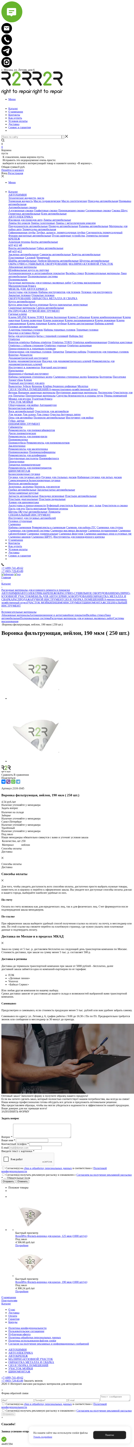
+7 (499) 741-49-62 (12, 568)
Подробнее (21, 1245)
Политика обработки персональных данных (34, 1337)
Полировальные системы (35, 618)
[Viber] (8, 782)
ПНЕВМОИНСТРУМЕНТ (67, 602)
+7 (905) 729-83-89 (12, 571)
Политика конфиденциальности (27, 1328)
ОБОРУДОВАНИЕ (81, 596)
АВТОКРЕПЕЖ (18, 1355)
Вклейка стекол (95, 615)
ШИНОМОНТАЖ (94, 602)
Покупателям (9, 1300)
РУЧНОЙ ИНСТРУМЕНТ (48, 599)
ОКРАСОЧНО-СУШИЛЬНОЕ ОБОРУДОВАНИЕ (85, 593)
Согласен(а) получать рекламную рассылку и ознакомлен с (69, 1174)
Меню (12, 99)
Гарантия (13, 1318)
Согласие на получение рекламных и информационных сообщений (48, 1343)
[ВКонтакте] (3, 782)
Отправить (8, 1414)
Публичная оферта (19, 1334)
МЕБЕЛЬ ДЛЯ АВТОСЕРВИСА (50, 596)
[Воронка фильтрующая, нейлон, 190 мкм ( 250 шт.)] (38, 698)
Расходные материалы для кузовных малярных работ (81, 618)
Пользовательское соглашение (26, 1331)
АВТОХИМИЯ (10, 593)
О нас (11, 1309)
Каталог (6, 1303)
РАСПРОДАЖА (22, 599)
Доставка (13, 1312)
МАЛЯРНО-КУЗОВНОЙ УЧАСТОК (30, 1359)
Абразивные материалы (15, 615)
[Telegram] (18, 782)
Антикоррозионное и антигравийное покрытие (58, 615)
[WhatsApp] (13, 782)
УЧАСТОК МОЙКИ (39, 602)
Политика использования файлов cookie (32, 1340)
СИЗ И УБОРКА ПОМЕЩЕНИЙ (28, 1365)
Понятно (109, 1435)
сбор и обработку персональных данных (48, 1168)
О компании (8, 1297)
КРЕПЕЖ (50, 593)
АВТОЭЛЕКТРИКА (32, 593)
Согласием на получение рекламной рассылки (104, 1174)
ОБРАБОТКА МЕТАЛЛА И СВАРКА (31, 1362)
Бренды (12, 1322)
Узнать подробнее (42, 1437)
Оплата (12, 1315)
